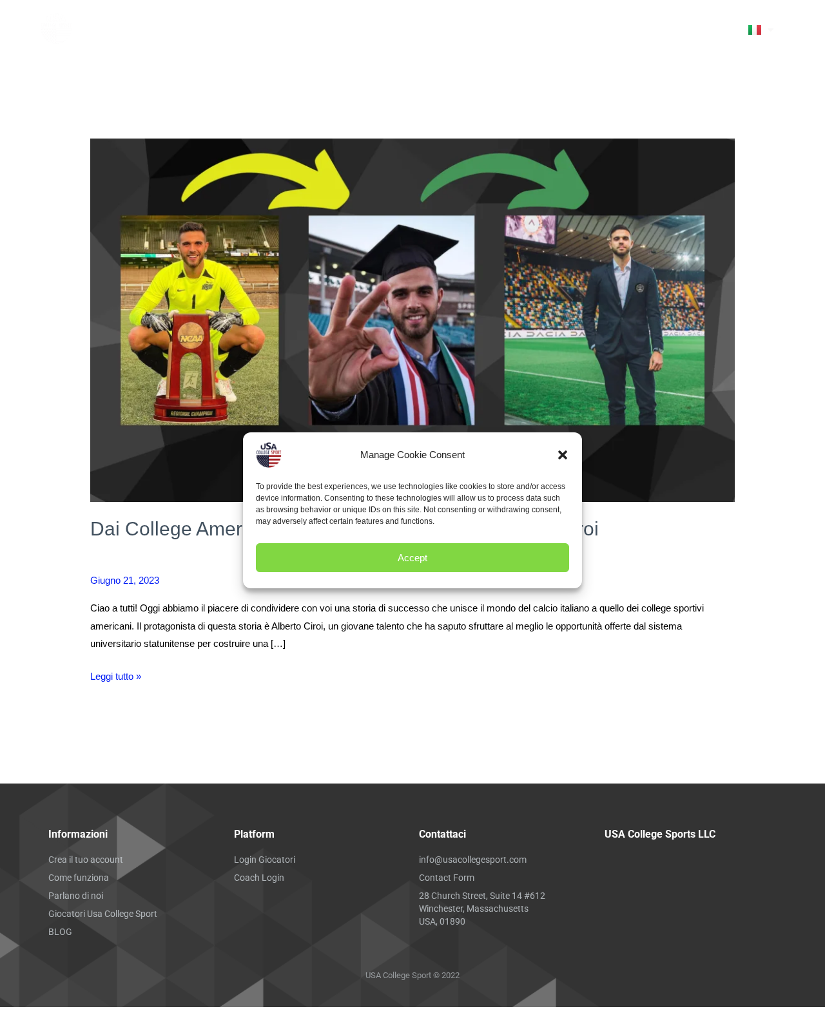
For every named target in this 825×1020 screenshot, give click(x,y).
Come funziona (357, 24)
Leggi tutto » (115, 675)
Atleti (612, 24)
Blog (577, 34)
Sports (514, 34)
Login (623, 34)
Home (286, 24)
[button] (562, 454)
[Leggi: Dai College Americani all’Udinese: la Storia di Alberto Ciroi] (412, 319)
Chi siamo (437, 24)
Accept (412, 557)
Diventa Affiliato (523, 24)
